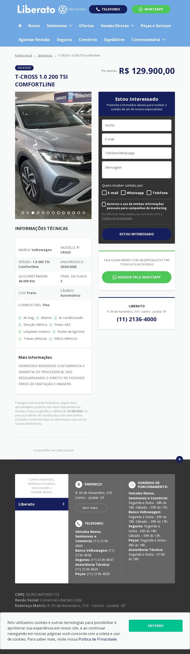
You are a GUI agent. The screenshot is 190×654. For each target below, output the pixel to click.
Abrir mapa (90, 508)
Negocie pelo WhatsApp (139, 277)
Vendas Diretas (115, 25)
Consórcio (88, 39)
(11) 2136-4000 (137, 319)
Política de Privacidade (98, 639)
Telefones (111, 9)
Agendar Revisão (34, 39)
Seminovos (57, 25)
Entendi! (155, 625)
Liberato (27, 504)
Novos (34, 25)
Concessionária (146, 39)
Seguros (64, 39)
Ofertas (86, 25)
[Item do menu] (20, 25)
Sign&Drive (114, 39)
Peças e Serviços (156, 25)
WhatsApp (154, 9)
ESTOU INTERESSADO (137, 234)
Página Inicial (23, 55)
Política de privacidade (117, 218)
